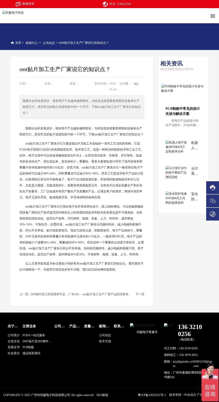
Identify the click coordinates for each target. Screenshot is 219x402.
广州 (200, 394)
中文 (112, 4)
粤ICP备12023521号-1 (152, 395)
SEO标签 (102, 395)
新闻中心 (32, 43)
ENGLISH (124, 4)
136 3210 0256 (190, 330)
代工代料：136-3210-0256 (181, 348)
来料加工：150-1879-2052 (181, 355)
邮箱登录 (28, 3)
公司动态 (49, 43)
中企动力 (190, 394)
